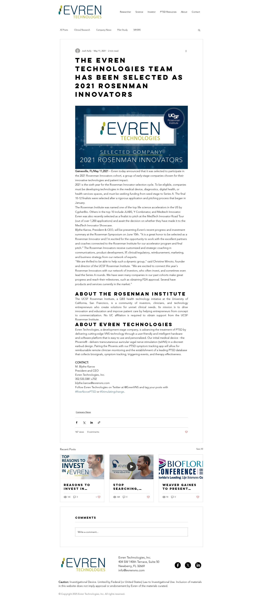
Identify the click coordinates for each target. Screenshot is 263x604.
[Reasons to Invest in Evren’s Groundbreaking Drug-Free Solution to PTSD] (82, 467)
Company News (103, 29)
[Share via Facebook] (76, 422)
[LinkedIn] (198, 565)
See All (199, 448)
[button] (199, 30)
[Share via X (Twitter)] (84, 422)
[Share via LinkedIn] (91, 422)
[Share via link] (99, 422)
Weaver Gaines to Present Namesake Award (180, 487)
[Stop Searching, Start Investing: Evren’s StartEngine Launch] (132, 467)
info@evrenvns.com (131, 570)
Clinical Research (82, 29)
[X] (188, 565)
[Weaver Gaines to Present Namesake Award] (181, 467)
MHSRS (137, 29)
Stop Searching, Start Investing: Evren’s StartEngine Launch (127, 487)
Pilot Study (122, 29)
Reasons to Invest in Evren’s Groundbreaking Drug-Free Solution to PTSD (82, 487)
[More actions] (186, 51)
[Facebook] (178, 565)
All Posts (64, 29)
